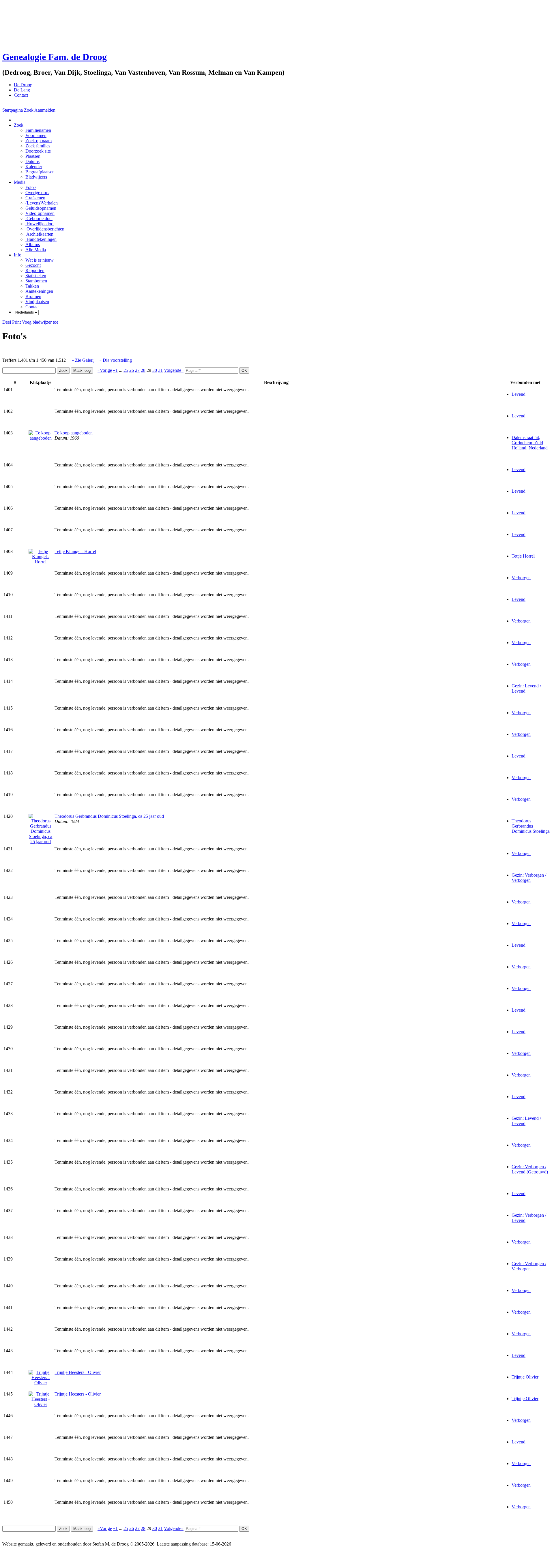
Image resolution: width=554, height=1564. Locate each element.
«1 (115, 370)
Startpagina (12, 110)
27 (137, 370)
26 (131, 370)
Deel (6, 322)
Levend (518, 394)
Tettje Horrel (523, 556)
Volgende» (174, 370)
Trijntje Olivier (525, 1376)
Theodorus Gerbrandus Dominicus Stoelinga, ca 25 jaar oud (109, 816)
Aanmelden (44, 110)
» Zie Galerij (83, 360)
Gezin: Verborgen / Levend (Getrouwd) (530, 1169)
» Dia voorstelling (115, 360)
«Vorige (105, 370)
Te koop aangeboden (74, 432)
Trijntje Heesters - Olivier (78, 1372)
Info (17, 254)
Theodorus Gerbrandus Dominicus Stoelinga (531, 826)
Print (16, 322)
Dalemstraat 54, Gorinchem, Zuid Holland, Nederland (530, 442)
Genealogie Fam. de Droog (54, 57)
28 (143, 370)
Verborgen (521, 577)
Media (19, 182)
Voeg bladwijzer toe (40, 322)
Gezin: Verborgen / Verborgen (529, 878)
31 (160, 370)
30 (154, 370)
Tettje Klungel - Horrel (75, 551)
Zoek (28, 110)
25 (125, 370)
